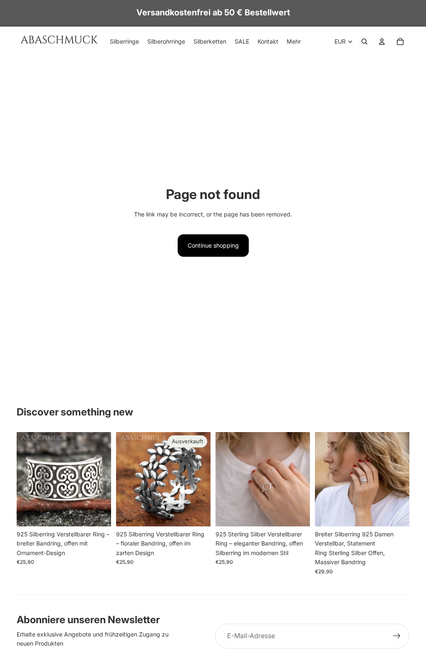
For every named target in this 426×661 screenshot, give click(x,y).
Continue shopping (213, 245)
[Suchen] (364, 41)
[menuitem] (293, 41)
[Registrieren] (397, 636)
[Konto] (382, 41)
